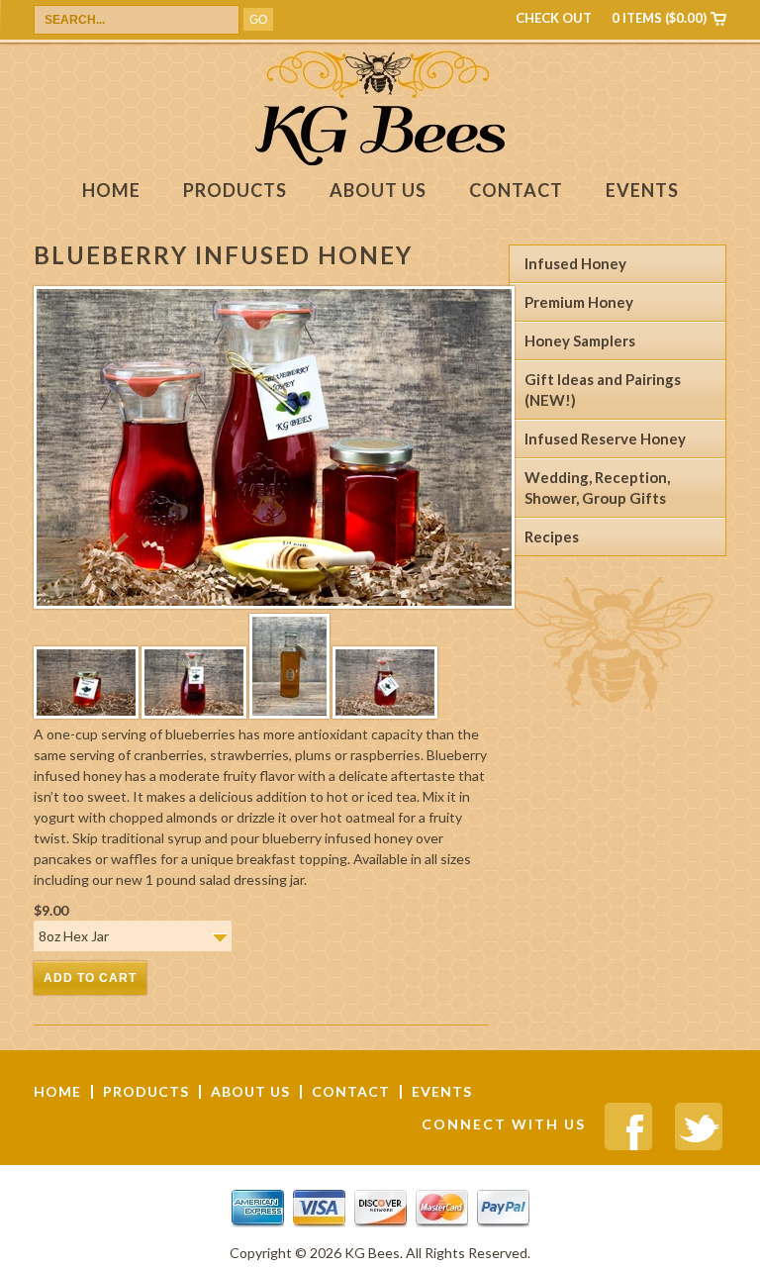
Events (642, 190)
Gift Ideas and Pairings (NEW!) (602, 389)
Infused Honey (575, 263)
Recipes (551, 536)
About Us (378, 190)
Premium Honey (578, 302)
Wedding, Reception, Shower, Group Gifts (597, 487)
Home (111, 190)
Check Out (554, 18)
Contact (516, 190)
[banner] (380, 159)
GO (258, 20)
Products (235, 190)
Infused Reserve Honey (605, 438)
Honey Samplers (579, 340)
